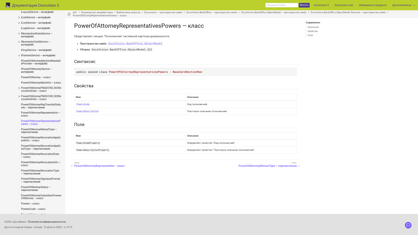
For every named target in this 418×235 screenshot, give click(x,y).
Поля (310, 35)
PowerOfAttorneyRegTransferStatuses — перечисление (41, 106)
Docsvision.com (344, 5)
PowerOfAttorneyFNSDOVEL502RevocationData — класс (41, 89)
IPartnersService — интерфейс (38, 55)
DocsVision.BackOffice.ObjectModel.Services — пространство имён (348, 12)
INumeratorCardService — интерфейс (36, 43)
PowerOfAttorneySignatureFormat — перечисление (41, 180)
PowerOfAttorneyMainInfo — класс (41, 82)
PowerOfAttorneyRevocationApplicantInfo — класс (41, 139)
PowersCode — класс (33, 209)
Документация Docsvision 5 (35, 5)
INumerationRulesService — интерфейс (37, 35)
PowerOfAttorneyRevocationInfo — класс (41, 164)
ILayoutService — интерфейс (37, 12)
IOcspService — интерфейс (36, 50)
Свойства (312, 31)
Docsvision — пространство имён (163, 12)
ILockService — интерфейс (36, 23)
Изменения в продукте (372, 5)
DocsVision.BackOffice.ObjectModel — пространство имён (274, 12)
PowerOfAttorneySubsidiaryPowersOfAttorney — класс (41, 197)
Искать (304, 5)
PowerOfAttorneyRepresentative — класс (41, 114)
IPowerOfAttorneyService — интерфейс (37, 70)
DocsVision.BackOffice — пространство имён (211, 12)
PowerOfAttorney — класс (36, 77)
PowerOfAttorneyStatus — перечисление (36, 189)
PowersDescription (87, 111)
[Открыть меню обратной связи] (408, 225)
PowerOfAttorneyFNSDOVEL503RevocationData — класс (41, 98)
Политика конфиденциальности (47, 221)
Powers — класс (30, 203)
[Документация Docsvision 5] (9, 5)
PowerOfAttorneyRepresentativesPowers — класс (41, 122)
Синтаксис (313, 27)
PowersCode (82, 104)
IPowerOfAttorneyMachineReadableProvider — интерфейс (41, 62)
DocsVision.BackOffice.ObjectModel (135, 43)
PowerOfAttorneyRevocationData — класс (40, 155)
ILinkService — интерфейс (36, 17)
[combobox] (281, 5)
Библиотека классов (128, 12)
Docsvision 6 (321, 5)
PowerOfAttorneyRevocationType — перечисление (40, 172)
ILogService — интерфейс (35, 28)
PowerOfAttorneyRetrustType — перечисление (39, 131)
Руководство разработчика (97, 12)
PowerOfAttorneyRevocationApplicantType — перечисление (41, 147)
